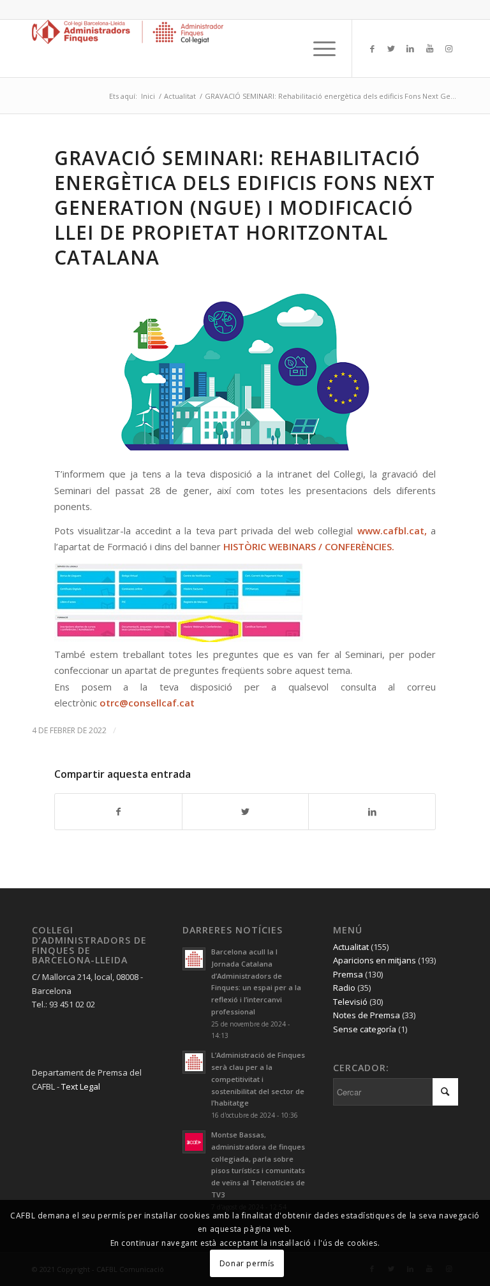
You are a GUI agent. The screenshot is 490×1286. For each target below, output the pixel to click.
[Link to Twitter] (391, 48)
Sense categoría (364, 1029)
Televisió (350, 1001)
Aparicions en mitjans (374, 960)
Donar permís (246, 1263)
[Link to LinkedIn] (410, 48)
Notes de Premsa (366, 1015)
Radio (344, 987)
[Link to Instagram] (448, 48)
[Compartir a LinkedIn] (372, 811)
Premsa (348, 974)
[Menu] (318, 48)
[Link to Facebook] (372, 48)
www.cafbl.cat (390, 530)
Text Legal (80, 1086)
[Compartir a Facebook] (118, 811)
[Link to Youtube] (429, 48)
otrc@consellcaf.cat (147, 702)
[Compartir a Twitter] (245, 811)
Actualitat (351, 947)
